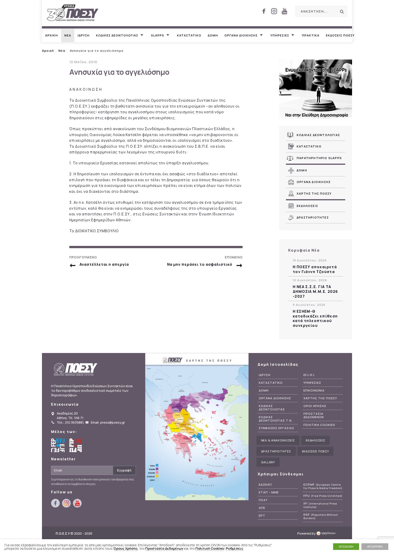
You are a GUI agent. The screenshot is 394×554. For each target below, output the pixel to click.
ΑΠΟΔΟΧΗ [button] (346, 546)
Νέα (61, 51)
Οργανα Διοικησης (314, 182)
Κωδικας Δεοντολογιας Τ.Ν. (276, 418)
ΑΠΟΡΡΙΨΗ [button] (375, 546)
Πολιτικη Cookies (319, 425)
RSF (320, 516)
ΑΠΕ (262, 508)
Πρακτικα (310, 35)
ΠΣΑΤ (263, 500)
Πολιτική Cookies (209, 548)
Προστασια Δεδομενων (313, 415)
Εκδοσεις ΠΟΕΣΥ (340, 35)
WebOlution (327, 533)
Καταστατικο (189, 35)
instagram (274, 11)
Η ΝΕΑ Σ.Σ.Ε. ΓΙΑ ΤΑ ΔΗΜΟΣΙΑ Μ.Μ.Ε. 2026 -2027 (315, 291)
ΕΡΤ (262, 515)
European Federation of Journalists (58, 445)
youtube (284, 11)
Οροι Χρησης (315, 406)
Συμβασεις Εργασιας (276, 428)
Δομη (213, 35)
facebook (263, 11)
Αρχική (48, 51)
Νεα (67, 35)
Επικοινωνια (313, 390)
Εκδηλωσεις (307, 206)
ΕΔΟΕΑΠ (265, 484)
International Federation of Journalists (76, 445)
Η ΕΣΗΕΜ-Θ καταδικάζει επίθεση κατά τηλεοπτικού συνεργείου (315, 318)
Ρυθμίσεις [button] (234, 548)
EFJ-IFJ (308, 375)
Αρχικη (51, 35)
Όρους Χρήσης (125, 548)
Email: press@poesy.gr (108, 422)
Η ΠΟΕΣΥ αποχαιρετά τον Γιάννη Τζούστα (315, 269)
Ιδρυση (84, 35)
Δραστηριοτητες (313, 217)
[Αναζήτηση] (341, 12)
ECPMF (322, 486)
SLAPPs (157, 35)
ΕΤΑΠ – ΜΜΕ (269, 492)
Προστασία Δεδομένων (164, 548)
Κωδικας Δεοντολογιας (318, 135)
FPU (322, 495)
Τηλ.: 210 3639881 (70, 422)
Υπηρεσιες (279, 35)
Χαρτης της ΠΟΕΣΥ (314, 193)
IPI (320, 505)
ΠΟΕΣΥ (73, 13)
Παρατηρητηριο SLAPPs (319, 158)
